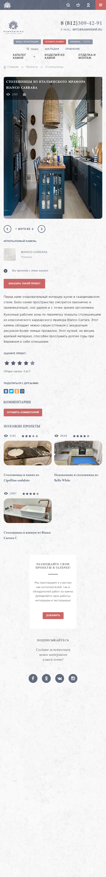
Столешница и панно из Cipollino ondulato (21, 478)
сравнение (72, 49)
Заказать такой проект (24, 283)
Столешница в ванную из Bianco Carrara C (27, 535)
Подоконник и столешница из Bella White (76, 478)
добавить (53, 615)
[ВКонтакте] (6, 391)
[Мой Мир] (22, 391)
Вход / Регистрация (27, 42)
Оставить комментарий (23, 412)
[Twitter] (11, 391)
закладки (52, 49)
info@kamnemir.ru (87, 30)
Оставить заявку (54, 42)
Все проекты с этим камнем (30, 270)
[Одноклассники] (17, 391)
